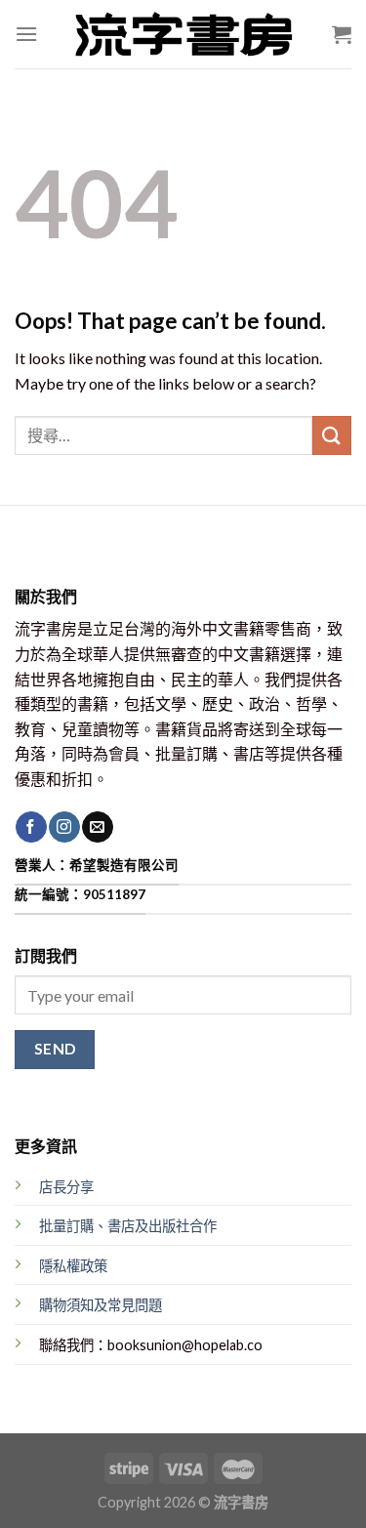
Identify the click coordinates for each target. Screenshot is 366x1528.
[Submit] (331, 435)
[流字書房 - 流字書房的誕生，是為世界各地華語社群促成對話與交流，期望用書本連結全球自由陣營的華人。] (183, 34)
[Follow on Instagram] (64, 827)
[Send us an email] (97, 827)
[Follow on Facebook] (31, 827)
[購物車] (341, 34)
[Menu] (26, 34)
